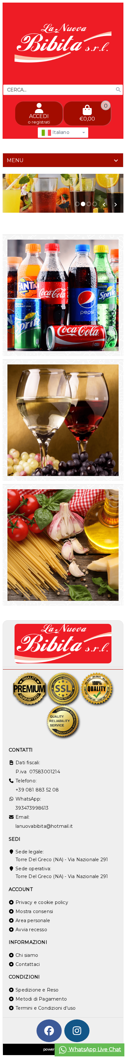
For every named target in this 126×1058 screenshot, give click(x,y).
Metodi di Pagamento (41, 999)
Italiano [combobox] (60, 132)
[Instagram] (76, 1030)
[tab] (63, 160)
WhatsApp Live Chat (94, 1049)
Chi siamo (27, 955)
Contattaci (28, 964)
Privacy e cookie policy (42, 902)
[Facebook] (49, 1030)
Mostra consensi (34, 911)
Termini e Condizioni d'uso (46, 1008)
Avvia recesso (31, 930)
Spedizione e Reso (37, 990)
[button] (104, 204)
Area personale (33, 920)
